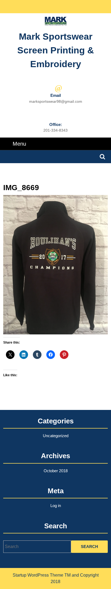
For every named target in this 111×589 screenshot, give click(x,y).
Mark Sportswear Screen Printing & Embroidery (55, 50)
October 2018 (56, 470)
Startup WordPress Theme (38, 575)
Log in (55, 505)
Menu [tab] (19, 144)
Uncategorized (55, 435)
